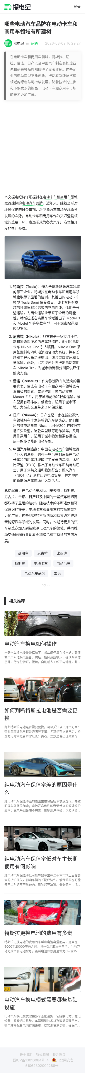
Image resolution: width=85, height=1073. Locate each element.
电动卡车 (50, 197)
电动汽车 (58, 449)
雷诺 (16, 381)
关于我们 (26, 1054)
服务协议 (59, 1054)
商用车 (65, 197)
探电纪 (19, 43)
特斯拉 (18, 286)
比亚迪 (18, 465)
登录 (77, 6)
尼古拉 (18, 336)
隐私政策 (42, 1054)
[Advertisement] (42, 147)
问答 (34, 43)
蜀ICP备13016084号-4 (31, 1060)
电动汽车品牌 (32, 203)
